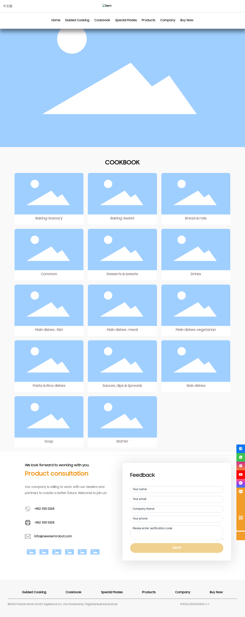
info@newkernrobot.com (53, 536)
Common (49, 274)
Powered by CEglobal (82, 604)
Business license (107, 604)
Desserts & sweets (122, 274)
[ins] (240, 466)
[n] (240, 483)
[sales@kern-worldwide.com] (240, 500)
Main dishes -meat (122, 330)
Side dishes (195, 386)
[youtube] (240, 474)
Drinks (196, 274)
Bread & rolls (196, 218)
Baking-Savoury (49, 218)
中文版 (7, 6)
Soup (49, 442)
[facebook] (240, 448)
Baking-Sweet (122, 218)
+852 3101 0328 (44, 509)
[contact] (240, 492)
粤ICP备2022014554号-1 (194, 604)
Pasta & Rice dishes (49, 386)
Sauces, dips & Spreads (122, 386)
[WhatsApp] (240, 457)
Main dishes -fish (49, 330)
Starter (122, 442)
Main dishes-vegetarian (196, 330)
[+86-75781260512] (240, 509)
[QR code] (240, 517)
